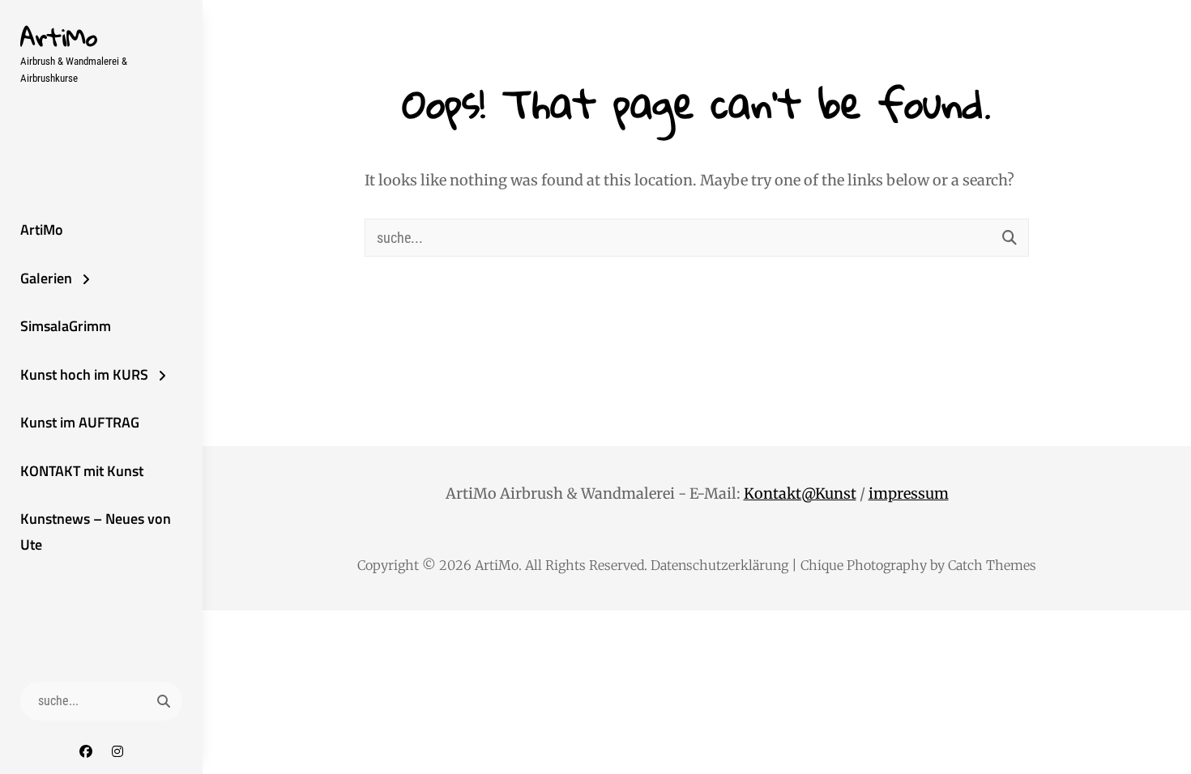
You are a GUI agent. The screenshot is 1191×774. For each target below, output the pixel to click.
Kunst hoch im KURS (84, 374)
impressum (909, 493)
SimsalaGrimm (65, 326)
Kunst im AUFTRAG (79, 422)
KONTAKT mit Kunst (81, 471)
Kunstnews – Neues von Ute (95, 531)
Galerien (46, 278)
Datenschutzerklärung (719, 565)
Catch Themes (992, 565)
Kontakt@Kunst (800, 493)
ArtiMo (58, 37)
